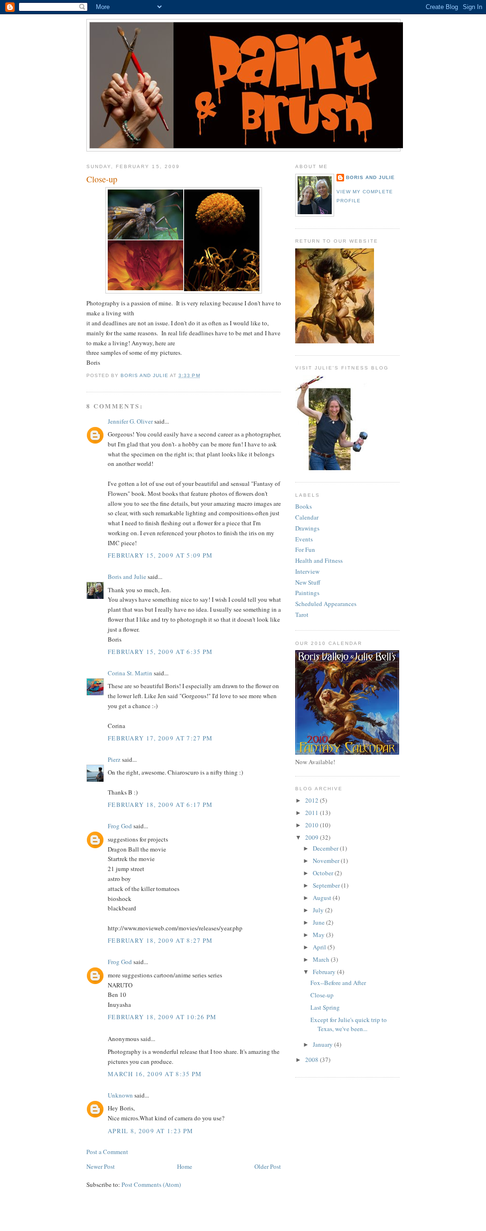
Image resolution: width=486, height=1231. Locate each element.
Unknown (120, 1095)
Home (184, 1166)
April (320, 947)
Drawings (307, 528)
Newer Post (100, 1166)
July (319, 910)
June (319, 922)
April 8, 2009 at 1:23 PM (150, 1131)
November (327, 860)
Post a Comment (107, 1151)
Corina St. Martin (130, 673)
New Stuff (307, 582)
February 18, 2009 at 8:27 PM (160, 940)
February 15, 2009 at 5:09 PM (160, 555)
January (323, 1044)
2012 (312, 800)
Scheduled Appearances (325, 603)
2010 (312, 825)
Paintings (307, 592)
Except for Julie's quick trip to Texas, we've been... (348, 1024)
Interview (307, 571)
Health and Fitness (319, 560)
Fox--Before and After (338, 982)
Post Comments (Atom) (151, 1184)
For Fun (305, 549)
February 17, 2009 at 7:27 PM (160, 738)
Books (303, 506)
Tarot (301, 614)
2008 (312, 1059)
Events (304, 539)
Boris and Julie (127, 576)
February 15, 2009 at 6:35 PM (160, 651)
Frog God (120, 826)
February (325, 971)
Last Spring (325, 1007)
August (323, 897)
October (324, 873)
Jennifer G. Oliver (130, 421)
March (322, 959)
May (319, 934)
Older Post (267, 1166)
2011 (312, 812)
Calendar (306, 517)
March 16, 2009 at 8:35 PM (155, 1074)
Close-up (322, 995)
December (326, 848)
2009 (312, 837)
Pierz (114, 759)
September (327, 885)
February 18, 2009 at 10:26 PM (162, 1017)
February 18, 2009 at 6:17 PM (160, 804)
